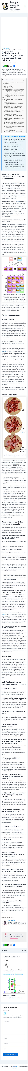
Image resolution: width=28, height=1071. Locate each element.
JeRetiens (15, 1066)
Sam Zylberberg (11, 920)
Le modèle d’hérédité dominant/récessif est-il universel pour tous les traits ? (14, 124)
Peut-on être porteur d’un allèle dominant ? (14, 131)
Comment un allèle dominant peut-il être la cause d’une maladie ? (14, 119)
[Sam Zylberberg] (5, 922)
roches (3, 614)
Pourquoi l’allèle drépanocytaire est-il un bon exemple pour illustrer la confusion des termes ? (14, 109)
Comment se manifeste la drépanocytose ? (13, 107)
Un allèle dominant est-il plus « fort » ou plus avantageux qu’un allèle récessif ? (13, 116)
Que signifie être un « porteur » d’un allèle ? (13, 106)
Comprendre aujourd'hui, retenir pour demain (15, 5)
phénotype (18, 201)
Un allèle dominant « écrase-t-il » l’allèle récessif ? (15, 122)
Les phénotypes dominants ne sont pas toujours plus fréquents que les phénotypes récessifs (15, 91)
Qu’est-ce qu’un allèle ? (9, 102)
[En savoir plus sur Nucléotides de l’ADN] (14, 985)
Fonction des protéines (9, 87)
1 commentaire (6, 997)
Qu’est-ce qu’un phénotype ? (11, 120)
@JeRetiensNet (14, 938)
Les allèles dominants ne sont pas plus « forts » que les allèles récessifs (15, 93)
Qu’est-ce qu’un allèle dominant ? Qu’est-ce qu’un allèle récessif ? (13, 83)
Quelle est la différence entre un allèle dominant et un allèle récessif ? (14, 104)
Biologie (12, 974)
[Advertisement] (14, 33)
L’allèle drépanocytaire (8, 85)
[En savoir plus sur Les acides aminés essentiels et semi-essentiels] (6, 963)
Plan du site (14, 1068)
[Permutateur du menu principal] (25, 6)
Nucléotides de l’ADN (9, 995)
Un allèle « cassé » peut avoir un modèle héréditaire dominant (16, 96)
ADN (6, 239)
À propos (4, 917)
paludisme (3, 351)
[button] (5, 1013)
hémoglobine (16, 464)
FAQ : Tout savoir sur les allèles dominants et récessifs (12, 100)
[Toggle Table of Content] (23, 80)
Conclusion (5, 97)
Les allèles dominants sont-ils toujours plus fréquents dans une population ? (13, 113)
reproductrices (17, 182)
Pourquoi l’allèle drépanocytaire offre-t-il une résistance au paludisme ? (14, 130)
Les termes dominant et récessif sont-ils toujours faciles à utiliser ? (15, 127)
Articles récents (10, 917)
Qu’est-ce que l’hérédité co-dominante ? (12, 111)
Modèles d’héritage (8, 86)
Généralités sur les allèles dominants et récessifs (13, 89)
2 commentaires (6, 974)
